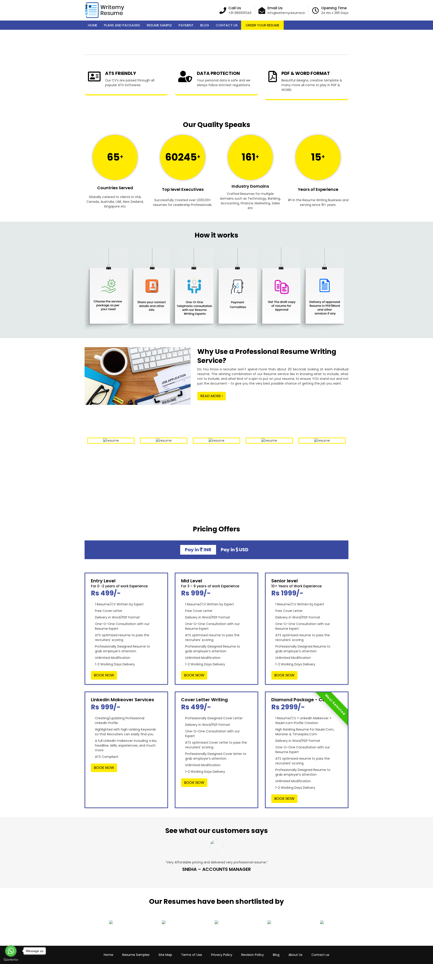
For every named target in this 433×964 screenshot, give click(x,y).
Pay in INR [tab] (198, 550)
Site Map (165, 954)
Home (92, 25)
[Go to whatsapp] (10, 951)
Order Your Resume (262, 25)
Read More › (211, 396)
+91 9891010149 (239, 13)
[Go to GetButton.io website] (11, 959)
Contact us (320, 954)
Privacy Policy (221, 954)
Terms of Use (191, 954)
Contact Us (227, 25)
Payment (186, 25)
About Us (295, 954)
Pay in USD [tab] (234, 550)
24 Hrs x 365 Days (334, 13)
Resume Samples (136, 954)
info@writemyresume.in (286, 13)
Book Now (104, 675)
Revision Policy (252, 954)
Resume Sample (159, 25)
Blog (204, 25)
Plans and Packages (122, 25)
